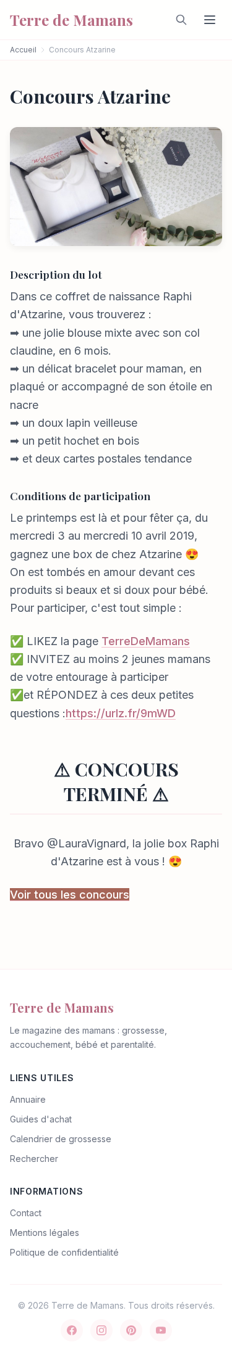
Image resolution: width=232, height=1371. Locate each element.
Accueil (23, 49)
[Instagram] (101, 1330)
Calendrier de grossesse (60, 1139)
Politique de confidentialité (64, 1252)
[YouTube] (161, 1330)
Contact (25, 1213)
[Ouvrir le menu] (209, 19)
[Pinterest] (131, 1330)
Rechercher (34, 1158)
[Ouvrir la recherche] (181, 20)
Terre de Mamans (62, 1007)
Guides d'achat (41, 1119)
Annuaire (28, 1099)
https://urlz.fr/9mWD (121, 713)
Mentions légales (44, 1232)
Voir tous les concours (69, 894)
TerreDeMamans (145, 641)
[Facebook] (72, 1330)
